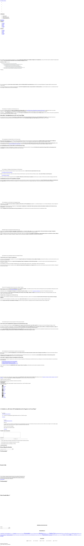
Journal (3, 34)
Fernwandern (27, 533)
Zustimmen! (79, 544)
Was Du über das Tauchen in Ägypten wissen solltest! (9, 361)
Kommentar (2, 437)
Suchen (1, 526)
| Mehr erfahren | (61, 544)
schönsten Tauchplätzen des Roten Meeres (15, 143)
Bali (10, 533)
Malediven (41, 533)
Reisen (3, 24)
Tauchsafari (50, 534)
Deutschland (17, 533)
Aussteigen (8, 533)
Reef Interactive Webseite (5, 175)
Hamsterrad (35, 533)
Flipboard (1, 377)
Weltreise (75, 534)
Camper (12, 533)
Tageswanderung (3, 534)
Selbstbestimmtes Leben (75, 533)
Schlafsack (70, 533)
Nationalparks (47, 533)
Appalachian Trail (3, 533)
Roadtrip (64, 533)
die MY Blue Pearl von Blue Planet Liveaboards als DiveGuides (36, 110)
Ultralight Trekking (65, 534)
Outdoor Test (52, 533)
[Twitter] (2, 12)
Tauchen (3, 30)
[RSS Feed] (2, 3)
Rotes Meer (67, 533)
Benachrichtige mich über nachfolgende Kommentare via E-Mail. (10, 442)
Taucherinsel (33, 534)
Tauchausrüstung (9, 534)
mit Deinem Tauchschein (13, 289)
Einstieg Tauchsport (21, 533)
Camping (14, 533)
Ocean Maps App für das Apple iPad (7, 172)
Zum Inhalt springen (3, 0)
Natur (3, 25)
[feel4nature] (2, 20)
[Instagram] (2, 7)
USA (70, 534)
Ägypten (1, 535)
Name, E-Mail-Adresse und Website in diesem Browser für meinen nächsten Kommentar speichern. (15, 440)
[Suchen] (12, 449)
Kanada (38, 533)
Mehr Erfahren (2, 479)
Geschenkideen (31, 533)
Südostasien (80, 533)
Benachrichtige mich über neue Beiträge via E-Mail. (8, 443)
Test (53, 534)
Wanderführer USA (6, 18)
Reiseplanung (57, 533)
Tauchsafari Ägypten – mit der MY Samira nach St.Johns (10, 363)
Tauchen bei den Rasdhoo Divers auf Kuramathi (8, 362)
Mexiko (45, 533)
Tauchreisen (45, 534)
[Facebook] (2, 5)
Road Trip (61, 533)
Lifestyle (3, 26)
